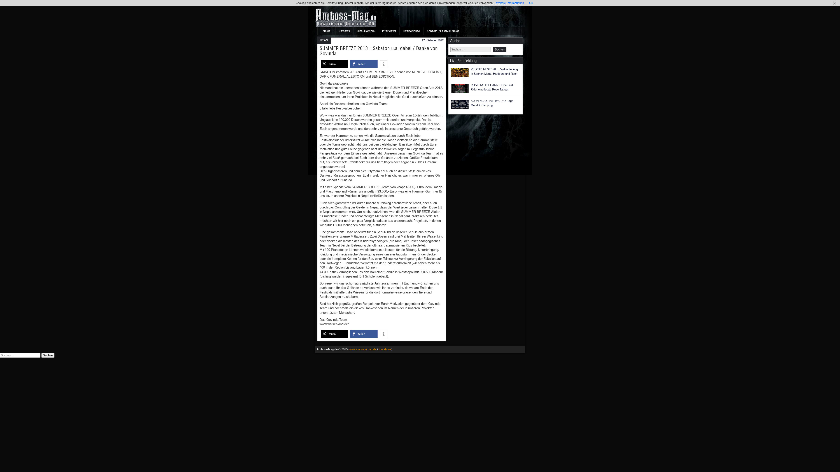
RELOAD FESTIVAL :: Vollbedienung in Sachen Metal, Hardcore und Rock (494, 71)
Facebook (385, 349)
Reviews (344, 31)
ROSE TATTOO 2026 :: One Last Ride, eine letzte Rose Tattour (492, 87)
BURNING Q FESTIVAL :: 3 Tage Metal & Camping (492, 103)
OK (531, 3)
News (326, 31)
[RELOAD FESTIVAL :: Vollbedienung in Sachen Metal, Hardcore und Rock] (460, 72)
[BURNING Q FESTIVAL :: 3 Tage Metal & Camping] (460, 104)
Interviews (389, 31)
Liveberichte (411, 31)
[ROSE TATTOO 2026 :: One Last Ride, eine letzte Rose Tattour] (460, 88)
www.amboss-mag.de (362, 349)
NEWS (324, 40)
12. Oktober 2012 (433, 40)
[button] (334, 64)
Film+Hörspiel (366, 31)
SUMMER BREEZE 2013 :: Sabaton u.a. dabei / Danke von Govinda (379, 51)
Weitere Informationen (510, 3)
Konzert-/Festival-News (443, 31)
